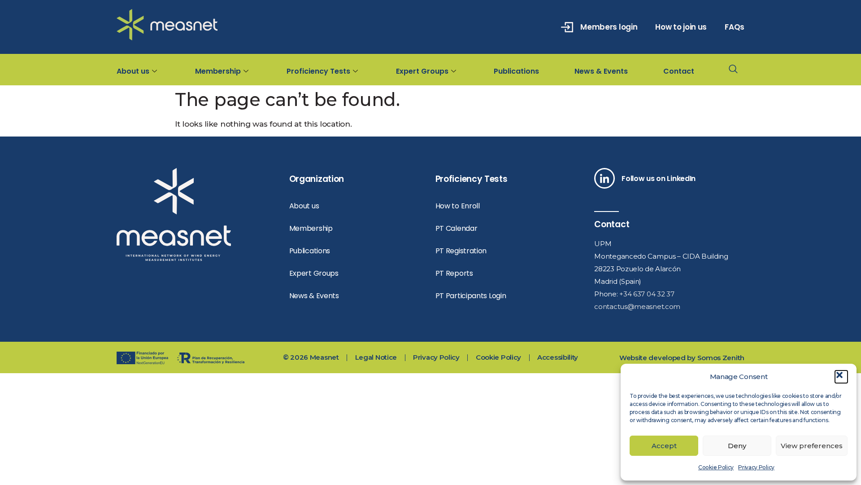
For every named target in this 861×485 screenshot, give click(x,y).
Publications (516, 71)
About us (133, 71)
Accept (664, 445)
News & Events (601, 71)
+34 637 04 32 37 (646, 294)
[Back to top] (828, 309)
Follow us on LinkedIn (659, 178)
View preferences (812, 445)
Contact (678, 71)
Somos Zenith (720, 357)
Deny (737, 445)
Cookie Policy (716, 467)
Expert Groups (422, 71)
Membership (218, 71)
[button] (841, 376)
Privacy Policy (756, 467)
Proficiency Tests (318, 71)
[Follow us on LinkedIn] (604, 178)
